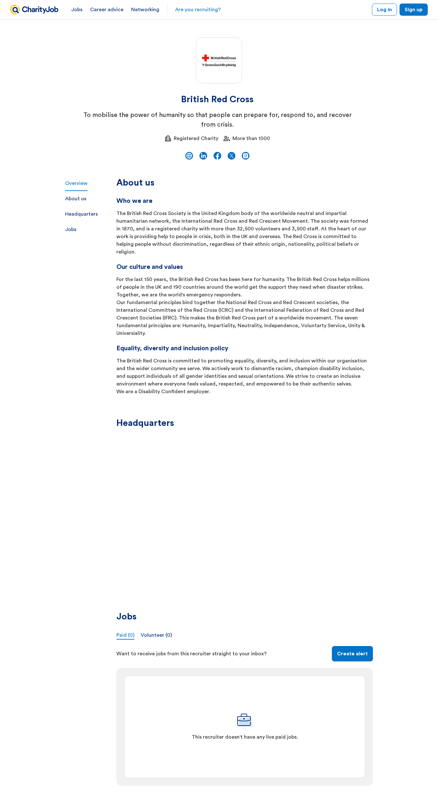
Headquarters (81, 214)
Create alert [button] (352, 653)
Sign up (414, 9)
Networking (145, 9)
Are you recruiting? (198, 9)
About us (75, 198)
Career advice (106, 9)
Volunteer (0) (156, 635)
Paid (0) (125, 635)
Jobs (76, 9)
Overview (76, 183)
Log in (384, 9)
